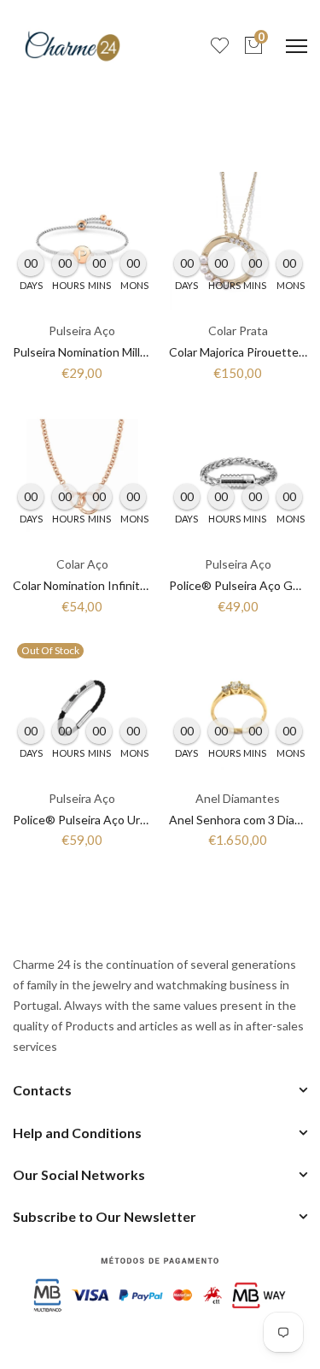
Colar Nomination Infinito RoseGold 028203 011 (141, 585)
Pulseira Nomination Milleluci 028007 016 (122, 352)
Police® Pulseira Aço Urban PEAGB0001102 (131, 819)
